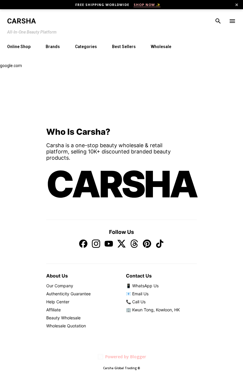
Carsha (21, 21)
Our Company (59, 285)
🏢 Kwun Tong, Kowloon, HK (153, 309)
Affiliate (53, 309)
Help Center (57, 301)
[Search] (218, 21)
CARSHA (121, 184)
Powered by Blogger (125, 356)
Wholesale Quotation (66, 325)
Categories (86, 46)
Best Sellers (124, 46)
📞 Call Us (136, 301)
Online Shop (19, 46)
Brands (53, 46)
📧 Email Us (137, 293)
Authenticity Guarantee (68, 293)
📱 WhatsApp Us (142, 285)
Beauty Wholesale (63, 317)
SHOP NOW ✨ (147, 4)
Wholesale (161, 46)
